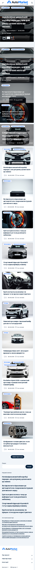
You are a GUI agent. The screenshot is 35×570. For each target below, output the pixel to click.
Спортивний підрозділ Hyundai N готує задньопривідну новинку (15, 504)
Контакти (4, 567)
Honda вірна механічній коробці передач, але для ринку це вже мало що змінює (16, 479)
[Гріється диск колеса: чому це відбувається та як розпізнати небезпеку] (17, 113)
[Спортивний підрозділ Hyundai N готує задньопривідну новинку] (17, 135)
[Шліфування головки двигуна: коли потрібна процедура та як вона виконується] (17, 430)
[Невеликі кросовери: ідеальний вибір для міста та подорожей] (17, 310)
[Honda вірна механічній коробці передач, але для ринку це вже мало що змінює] (17, 65)
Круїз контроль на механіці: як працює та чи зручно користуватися (16, 511)
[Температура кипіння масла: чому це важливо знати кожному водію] (17, 401)
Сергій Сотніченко (7, 536)
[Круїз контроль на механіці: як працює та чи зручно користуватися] (17, 280)
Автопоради (5, 7)
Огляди (6, 303)
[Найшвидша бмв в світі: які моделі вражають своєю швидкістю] (17, 339)
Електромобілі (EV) (19, 362)
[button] (3, 3)
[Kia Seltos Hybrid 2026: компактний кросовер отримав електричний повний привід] (17, 369)
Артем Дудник (6, 528)
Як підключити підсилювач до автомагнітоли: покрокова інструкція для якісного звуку (17, 488)
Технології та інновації (18, 49)
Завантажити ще (17, 457)
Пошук (4, 463)
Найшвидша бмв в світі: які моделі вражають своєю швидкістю (16, 529)
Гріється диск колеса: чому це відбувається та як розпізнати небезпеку (14, 496)
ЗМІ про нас (13, 567)
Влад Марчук (5, 520)
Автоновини (5, 49)
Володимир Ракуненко (8, 532)
